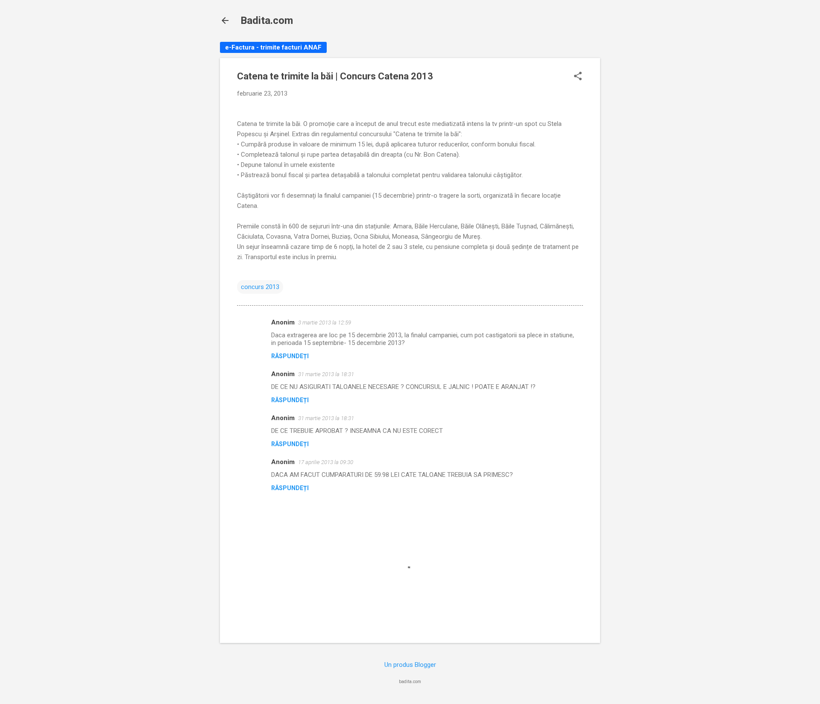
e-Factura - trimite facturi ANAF (273, 47)
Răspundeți (290, 356)
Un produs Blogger (410, 665)
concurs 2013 (260, 287)
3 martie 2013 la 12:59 (324, 322)
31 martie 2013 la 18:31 (326, 374)
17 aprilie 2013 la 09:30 (325, 462)
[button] (578, 77)
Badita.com (266, 20)
